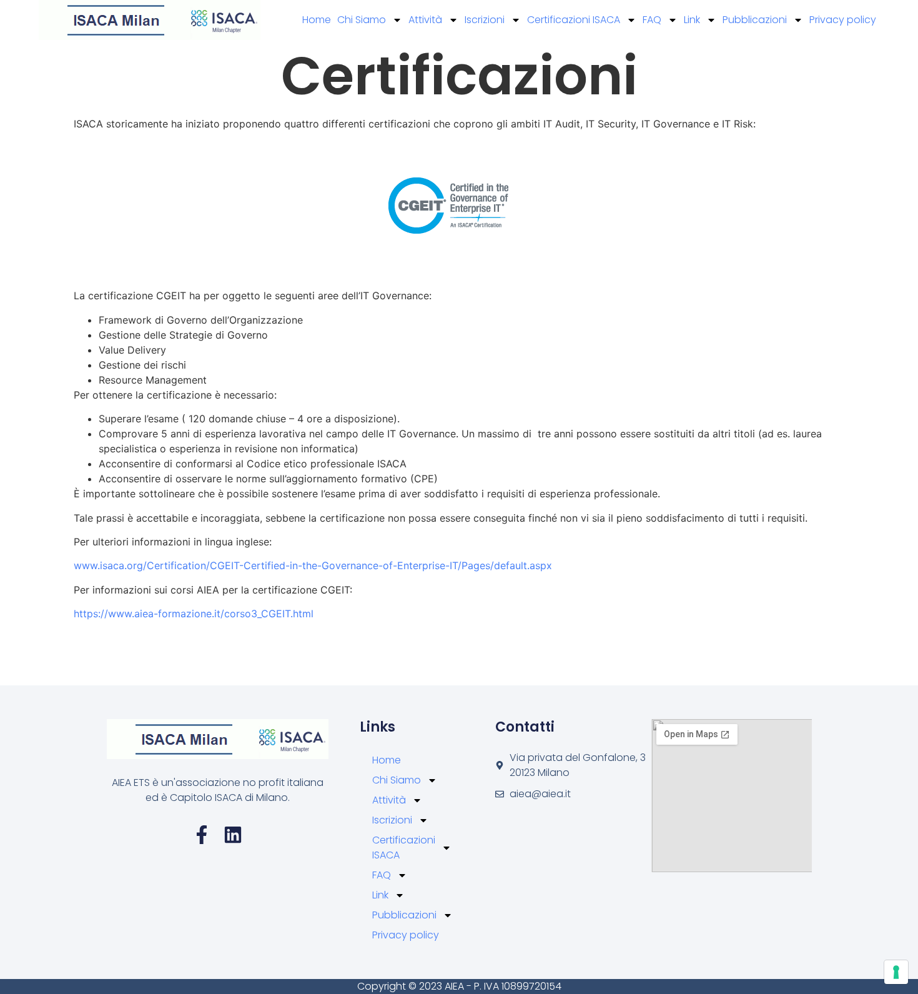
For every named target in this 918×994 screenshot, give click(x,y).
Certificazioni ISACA (573, 19)
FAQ (652, 19)
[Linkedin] (233, 834)
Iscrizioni (485, 19)
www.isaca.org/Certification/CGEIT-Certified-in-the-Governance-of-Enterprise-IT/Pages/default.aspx (313, 565)
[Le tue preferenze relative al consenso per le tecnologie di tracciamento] (896, 972)
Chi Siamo (361, 19)
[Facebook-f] (201, 834)
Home (316, 19)
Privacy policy (842, 19)
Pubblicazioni (755, 19)
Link (692, 19)
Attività (425, 19)
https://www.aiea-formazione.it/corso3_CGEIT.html (193, 613)
